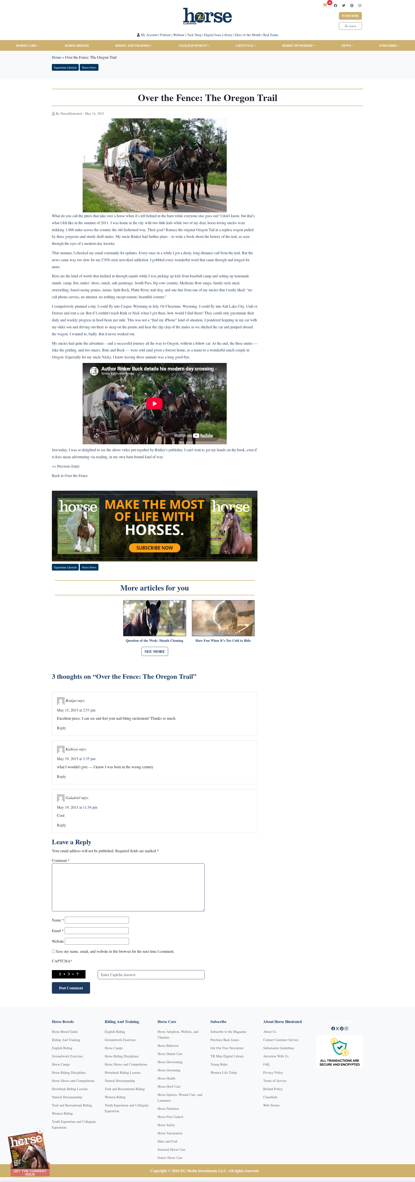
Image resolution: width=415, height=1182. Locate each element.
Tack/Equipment (193, 45)
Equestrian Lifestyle (65, 67)
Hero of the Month (248, 34)
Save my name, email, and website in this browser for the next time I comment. (115, 951)
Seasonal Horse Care (171, 1149)
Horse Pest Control (170, 1116)
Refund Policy (273, 1089)
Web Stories (271, 1105)
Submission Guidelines (278, 1048)
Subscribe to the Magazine (228, 1031)
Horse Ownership (297, 45)
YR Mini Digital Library (227, 1056)
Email (58, 930)
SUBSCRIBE (388, 45)
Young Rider (219, 1064)
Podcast (165, 34)
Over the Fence (76, 475)
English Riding (62, 1048)
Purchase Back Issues (224, 1039)
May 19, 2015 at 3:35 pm (76, 758)
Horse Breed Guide (65, 1031)
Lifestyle (245, 45)
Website (58, 941)
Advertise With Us (275, 1056)
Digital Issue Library (218, 34)
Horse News (89, 67)
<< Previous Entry (66, 466)
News (346, 45)
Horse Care (26, 45)
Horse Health (166, 1078)
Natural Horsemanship (67, 1097)
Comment (61, 860)
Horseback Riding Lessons (70, 1089)
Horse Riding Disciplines (69, 1072)
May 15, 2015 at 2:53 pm (76, 709)
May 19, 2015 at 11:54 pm (77, 807)
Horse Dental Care (170, 1053)
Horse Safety (166, 1125)
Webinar (178, 34)
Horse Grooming (169, 1070)
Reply (61, 727)
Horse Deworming (170, 1062)
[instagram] (359, 5)
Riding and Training (132, 45)
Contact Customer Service (281, 1039)
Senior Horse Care (170, 1157)
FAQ (266, 1064)
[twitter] (343, 5)
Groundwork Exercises (67, 1056)
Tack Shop (194, 34)
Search (352, 26)
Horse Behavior (168, 1045)
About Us (269, 1031)
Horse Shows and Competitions (73, 1080)
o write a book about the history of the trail (204, 236)
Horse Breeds (77, 45)
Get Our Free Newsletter (227, 1048)
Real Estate (270, 34)
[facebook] (335, 5)
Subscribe (350, 16)
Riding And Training (66, 1039)
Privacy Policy (273, 1072)
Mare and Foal (167, 1141)
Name (58, 919)
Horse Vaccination (170, 1133)
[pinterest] (352, 5)
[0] (325, 5)
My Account (149, 34)
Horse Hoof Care (169, 1086)
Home (56, 57)
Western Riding (62, 1113)
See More (155, 651)
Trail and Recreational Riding (72, 1105)
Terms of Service (275, 1080)
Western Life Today (223, 1072)
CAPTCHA (62, 960)
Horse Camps (61, 1064)
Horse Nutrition (168, 1108)
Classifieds (270, 1097)
